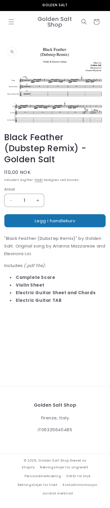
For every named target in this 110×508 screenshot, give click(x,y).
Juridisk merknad (57, 493)
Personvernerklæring (43, 476)
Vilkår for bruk (78, 476)
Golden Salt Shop (53, 460)
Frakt (39, 180)
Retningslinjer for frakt (38, 485)
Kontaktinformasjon (80, 485)
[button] (11, 22)
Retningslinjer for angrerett (64, 467)
